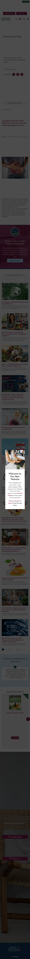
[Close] (23, 452)
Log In (10, 503)
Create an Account (14, 501)
